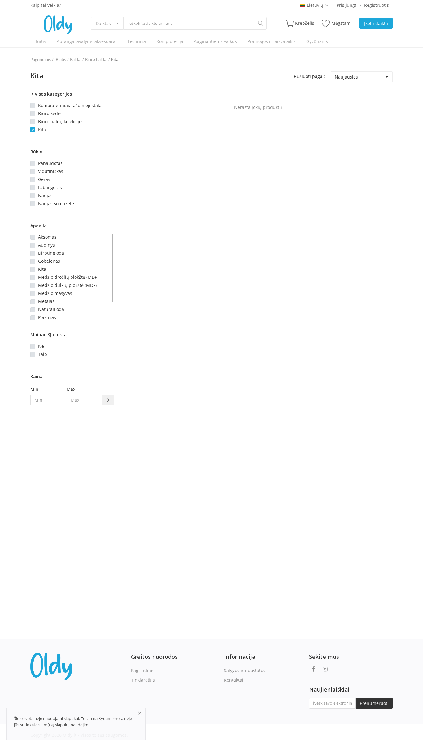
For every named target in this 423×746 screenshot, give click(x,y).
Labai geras (50, 187)
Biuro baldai (96, 59)
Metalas (46, 301)
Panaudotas (50, 163)
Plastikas (47, 317)
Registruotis (376, 5)
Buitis (40, 41)
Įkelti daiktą (376, 23)
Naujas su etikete (56, 203)
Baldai (75, 59)
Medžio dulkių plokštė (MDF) (67, 285)
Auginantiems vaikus (215, 41)
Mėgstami (341, 23)
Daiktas (103, 23)
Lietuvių (315, 5)
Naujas (45, 195)
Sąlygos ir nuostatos (244, 670)
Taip (42, 354)
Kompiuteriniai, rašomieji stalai (70, 105)
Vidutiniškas (50, 171)
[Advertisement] (72, 510)
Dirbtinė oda (51, 253)
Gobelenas (49, 261)
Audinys (46, 245)
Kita (114, 59)
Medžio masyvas (55, 293)
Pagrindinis (40, 59)
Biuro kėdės (50, 113)
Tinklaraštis (143, 680)
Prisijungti (347, 5)
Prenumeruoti (374, 703)
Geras (44, 179)
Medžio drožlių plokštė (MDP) (68, 277)
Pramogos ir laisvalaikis (271, 41)
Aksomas (47, 237)
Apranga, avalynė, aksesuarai (87, 41)
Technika (136, 41)
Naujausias (346, 77)
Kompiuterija (169, 41)
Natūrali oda (51, 309)
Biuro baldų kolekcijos (61, 121)
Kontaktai (233, 680)
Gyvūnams (317, 41)
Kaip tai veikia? (45, 5)
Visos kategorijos (53, 94)
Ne (41, 346)
